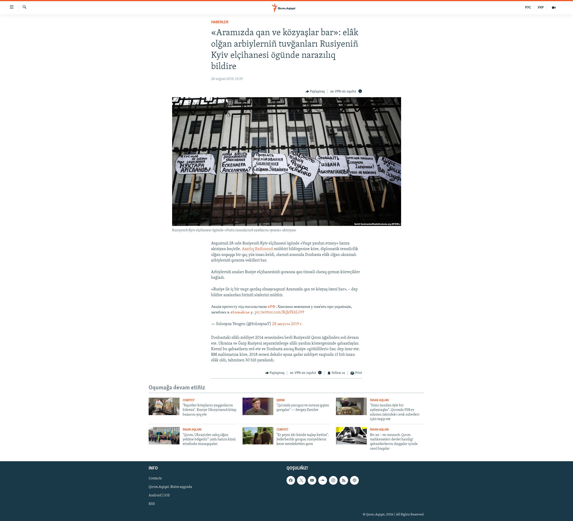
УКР (541, 7)
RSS (152, 504)
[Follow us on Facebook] (290, 480)
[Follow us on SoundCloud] (322, 480)
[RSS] (344, 480)
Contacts (155, 478)
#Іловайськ (240, 313)
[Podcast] (354, 480)
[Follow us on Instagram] (333, 480)
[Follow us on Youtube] (312, 480)
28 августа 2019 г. (287, 324)
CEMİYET (189, 400)
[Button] (315, 91)
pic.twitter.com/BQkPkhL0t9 (279, 313)
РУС (528, 7)
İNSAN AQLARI (379, 400)
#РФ (271, 307)
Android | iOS (159, 495)
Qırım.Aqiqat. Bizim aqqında (170, 487)
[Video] (553, 7)
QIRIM (280, 400)
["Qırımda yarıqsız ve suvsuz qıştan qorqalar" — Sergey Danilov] (257, 406)
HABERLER (219, 22)
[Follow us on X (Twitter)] (301, 480)
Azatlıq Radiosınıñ (258, 249)
